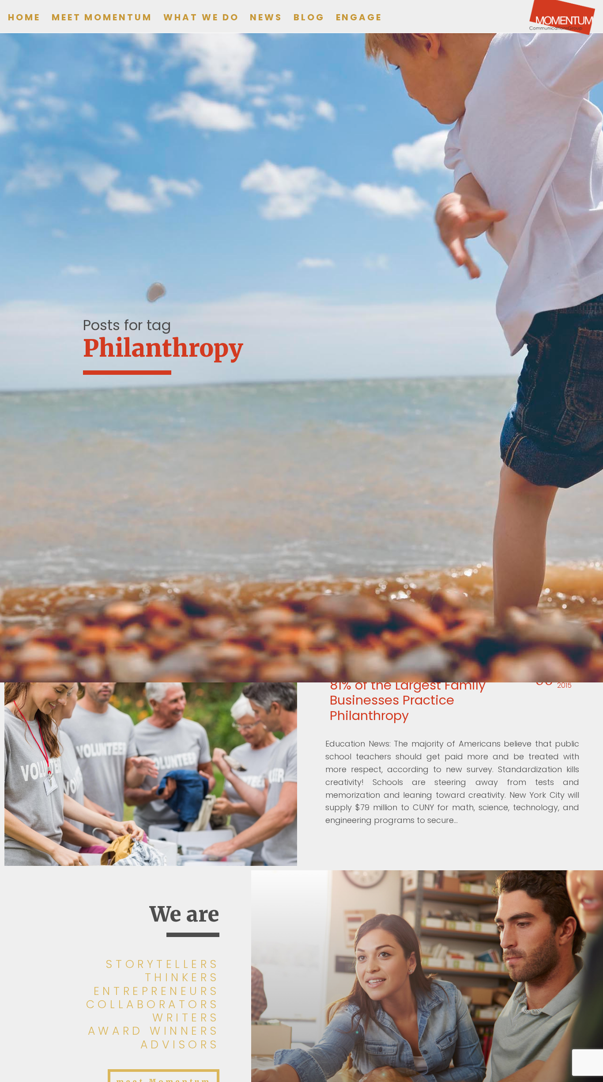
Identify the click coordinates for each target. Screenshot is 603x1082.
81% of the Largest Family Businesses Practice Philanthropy (408, 700)
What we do (201, 17)
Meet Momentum (102, 17)
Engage (359, 17)
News (266, 17)
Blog (309, 17)
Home (24, 17)
